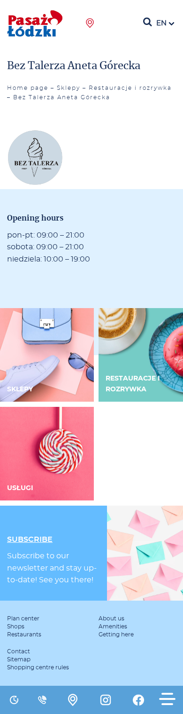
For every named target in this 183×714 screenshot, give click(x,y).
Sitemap (18, 659)
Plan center (23, 618)
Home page (27, 88)
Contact (18, 651)
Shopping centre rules (38, 667)
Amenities (113, 626)
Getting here (116, 634)
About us (111, 618)
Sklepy (68, 88)
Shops (15, 626)
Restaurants (24, 634)
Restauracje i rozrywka (130, 88)
